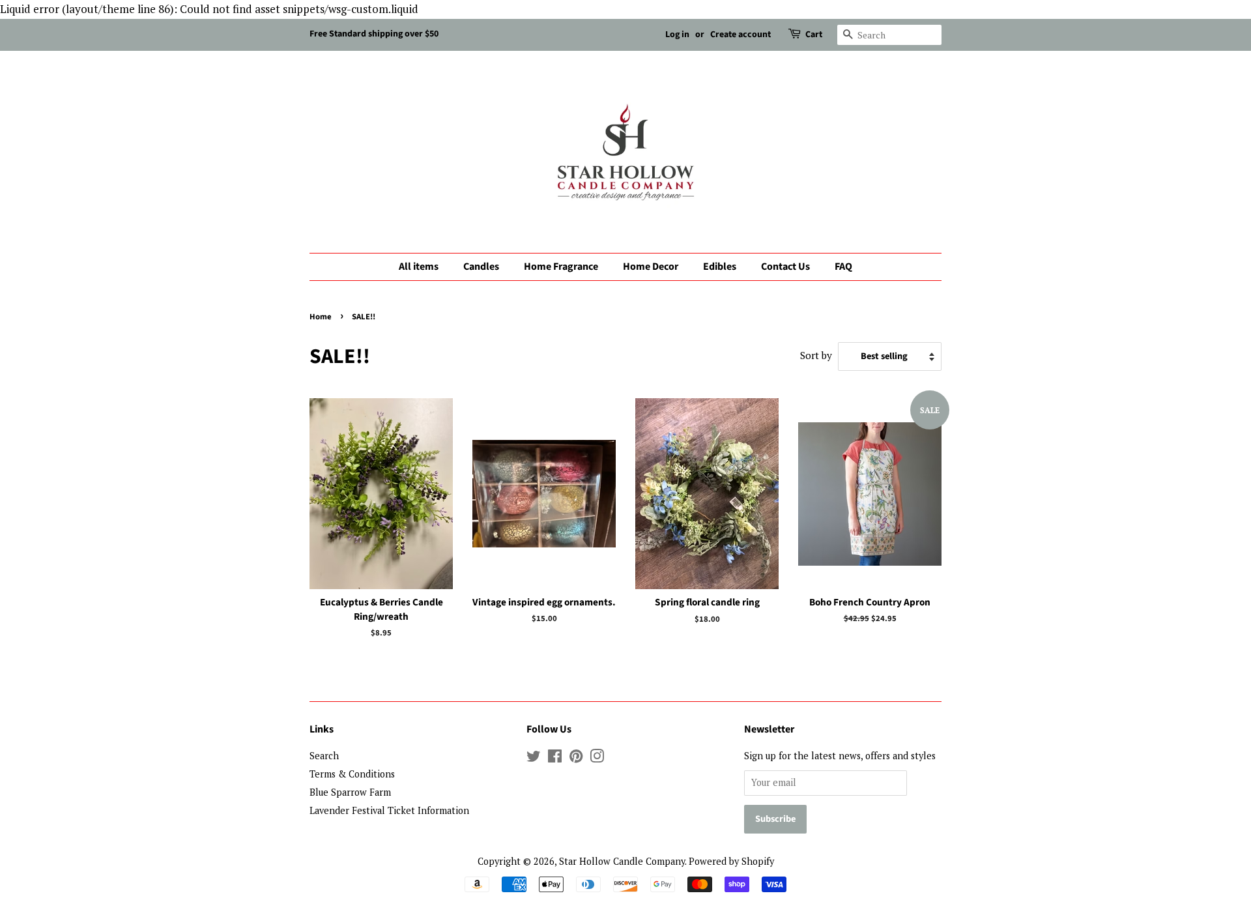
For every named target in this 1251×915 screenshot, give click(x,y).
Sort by (816, 355)
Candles (481, 266)
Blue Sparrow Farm (350, 792)
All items (419, 266)
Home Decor (650, 266)
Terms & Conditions (352, 774)
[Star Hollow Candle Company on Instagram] (597, 758)
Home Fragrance (561, 266)
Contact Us (785, 266)
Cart (813, 34)
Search (324, 755)
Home (320, 317)
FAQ (843, 266)
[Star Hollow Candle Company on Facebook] (554, 758)
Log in (677, 34)
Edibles (719, 266)
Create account (740, 34)
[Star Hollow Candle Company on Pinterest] (576, 758)
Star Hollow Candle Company (622, 861)
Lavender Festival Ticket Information (389, 810)
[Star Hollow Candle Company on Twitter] (533, 758)
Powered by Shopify (731, 861)
